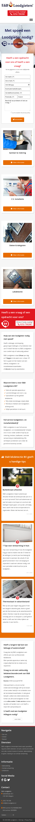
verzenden (18, 119)
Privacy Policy (28, 820)
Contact (4, 737)
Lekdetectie (5, 770)
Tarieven (4, 739)
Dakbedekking (6, 766)
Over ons (4, 734)
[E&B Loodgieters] (17, 7)
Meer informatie (18, 162)
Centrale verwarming (8, 768)
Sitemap (21, 820)
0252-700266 (19, 14)
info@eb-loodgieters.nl (9, 803)
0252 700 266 (7, 801)
